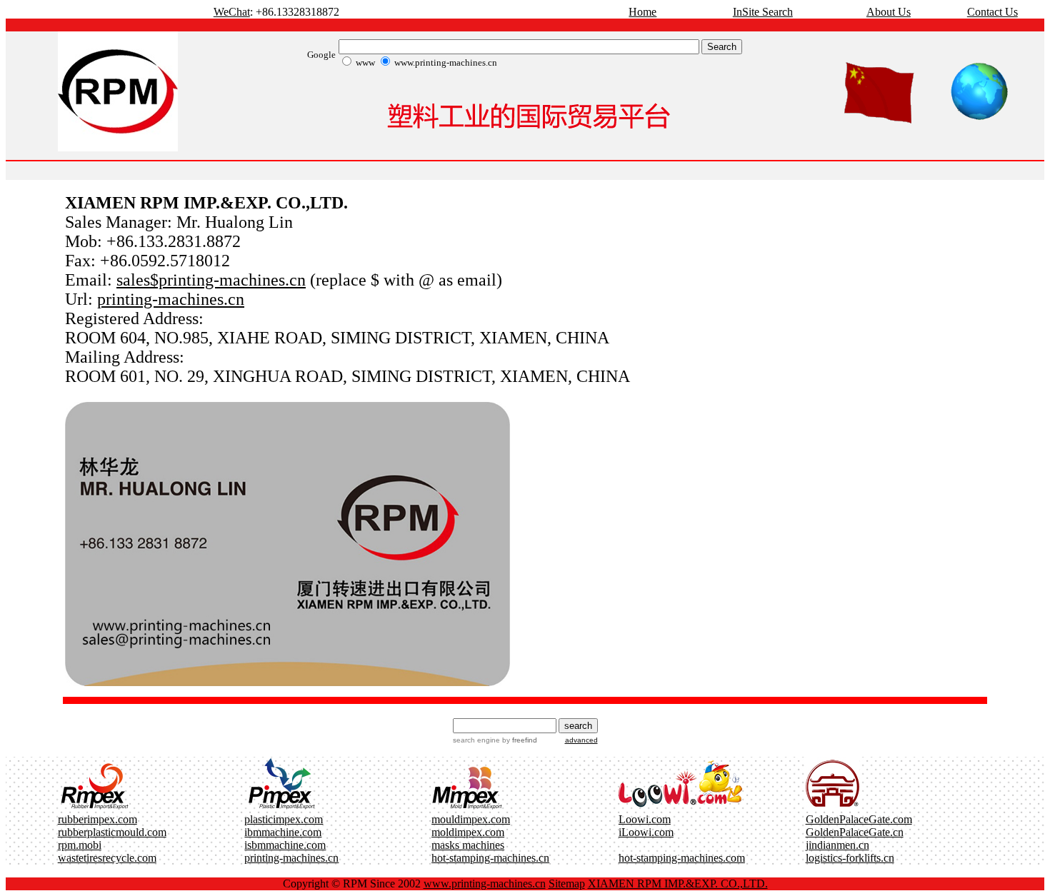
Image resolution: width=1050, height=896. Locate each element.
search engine (476, 740)
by (518, 740)
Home (642, 12)
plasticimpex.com (283, 819)
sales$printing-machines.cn (211, 280)
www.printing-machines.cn (485, 883)
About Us (888, 12)
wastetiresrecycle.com (107, 858)
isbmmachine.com (285, 845)
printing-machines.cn (170, 299)
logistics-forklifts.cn (850, 858)
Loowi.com (645, 819)
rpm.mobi (79, 845)
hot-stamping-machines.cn (490, 858)
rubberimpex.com (97, 819)
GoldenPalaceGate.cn (855, 832)
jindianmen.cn (837, 845)
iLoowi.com (646, 832)
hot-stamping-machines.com (682, 858)
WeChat (232, 12)
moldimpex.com (467, 832)
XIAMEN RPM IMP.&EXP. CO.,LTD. (678, 883)
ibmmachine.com (282, 832)
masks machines (467, 845)
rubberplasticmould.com (112, 832)
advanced (581, 740)
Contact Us (992, 12)
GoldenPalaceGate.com (859, 819)
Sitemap (567, 883)
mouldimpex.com (470, 819)
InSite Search (763, 12)
